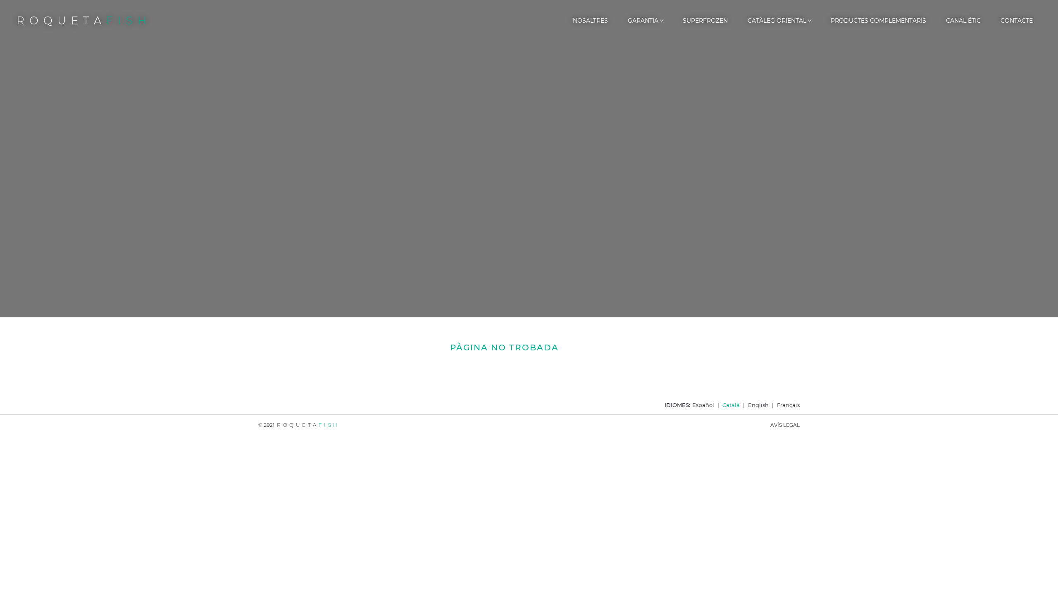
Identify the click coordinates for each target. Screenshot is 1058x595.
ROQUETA (84, 20)
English (758, 405)
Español (703, 405)
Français (788, 405)
